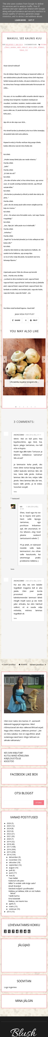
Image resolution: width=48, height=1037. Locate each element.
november (13, 860)
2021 (9, 836)
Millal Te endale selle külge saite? (22, 883)
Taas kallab (13, 878)
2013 (9, 911)
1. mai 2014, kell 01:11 (33, 435)
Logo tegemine (10, 987)
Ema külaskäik (14, 898)
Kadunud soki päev (16, 880)
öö (26, 50)
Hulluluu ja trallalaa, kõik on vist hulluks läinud (24, 892)
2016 (9, 849)
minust (25, 47)
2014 (9, 854)
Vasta (15, 492)
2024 (9, 828)
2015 (9, 852)
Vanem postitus (37, 665)
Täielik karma (13, 896)
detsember (13, 857)
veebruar (12, 909)
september (13, 865)
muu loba (33, 47)
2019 (9, 841)
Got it (31, 20)
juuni (11, 873)
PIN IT (35, 320)
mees (19, 47)
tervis (21, 50)
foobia (43, 45)
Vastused (15, 498)
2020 (9, 839)
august (12, 867)
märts (11, 906)
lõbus (6, 47)
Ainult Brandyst (14, 886)
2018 (9, 844)
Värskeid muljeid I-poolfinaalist (21, 888)
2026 (9, 823)
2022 (9, 833)
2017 (9, 846)
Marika (13, 47)
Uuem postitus (9, 664)
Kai (21, 507)
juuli (10, 870)
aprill (11, 904)
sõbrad (41, 47)
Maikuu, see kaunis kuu (18, 901)
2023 (9, 831)
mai (10, 875)
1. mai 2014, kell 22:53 (33, 581)
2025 (9, 826)
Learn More (20, 20)
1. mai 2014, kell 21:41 (29, 508)
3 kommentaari (30, 45)
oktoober (13, 862)
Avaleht (24, 664)
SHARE (17, 320)
